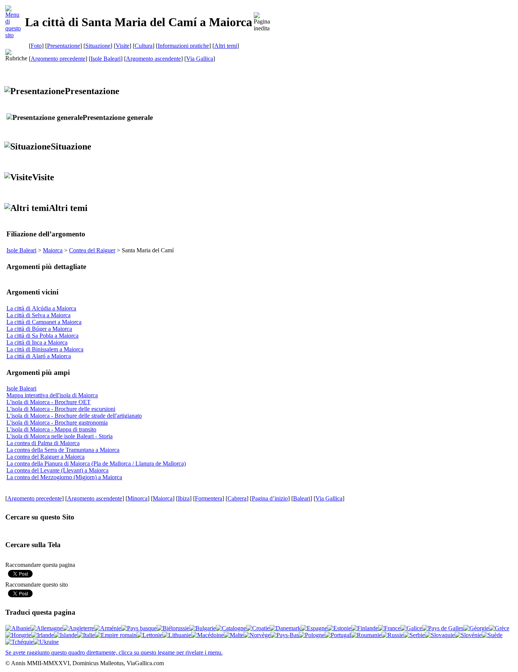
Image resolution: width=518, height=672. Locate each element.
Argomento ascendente (153, 58)
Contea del (92, 250)
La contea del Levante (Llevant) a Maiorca (57, 470)
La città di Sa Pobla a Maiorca (42, 335)
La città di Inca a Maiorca (36, 342)
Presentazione (63, 45)
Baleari (301, 498)
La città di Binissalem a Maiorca (44, 349)
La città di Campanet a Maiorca (44, 322)
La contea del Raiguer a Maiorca (45, 456)
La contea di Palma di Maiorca (43, 443)
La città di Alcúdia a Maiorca (41, 308)
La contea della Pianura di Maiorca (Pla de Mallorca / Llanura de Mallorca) (96, 463)
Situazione (97, 45)
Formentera (208, 498)
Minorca (137, 498)
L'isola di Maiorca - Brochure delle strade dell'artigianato (74, 415)
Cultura (143, 45)
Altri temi (225, 45)
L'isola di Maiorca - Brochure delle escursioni (60, 409)
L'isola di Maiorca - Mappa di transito (51, 429)
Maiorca (53, 250)
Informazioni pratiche (183, 45)
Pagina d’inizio (270, 498)
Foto (36, 45)
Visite (122, 45)
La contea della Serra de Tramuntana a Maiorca (62, 450)
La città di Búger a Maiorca (39, 329)
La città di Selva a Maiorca (38, 315)
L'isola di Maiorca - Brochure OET (48, 402)
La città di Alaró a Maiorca (38, 356)
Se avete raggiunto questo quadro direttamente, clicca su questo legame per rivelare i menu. (114, 652)
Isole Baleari (106, 58)
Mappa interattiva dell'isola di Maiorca (52, 395)
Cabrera (237, 498)
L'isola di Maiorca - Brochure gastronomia (57, 422)
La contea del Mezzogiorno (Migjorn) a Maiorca (64, 477)
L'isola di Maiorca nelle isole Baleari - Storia (59, 436)
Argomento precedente (58, 58)
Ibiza (184, 498)
